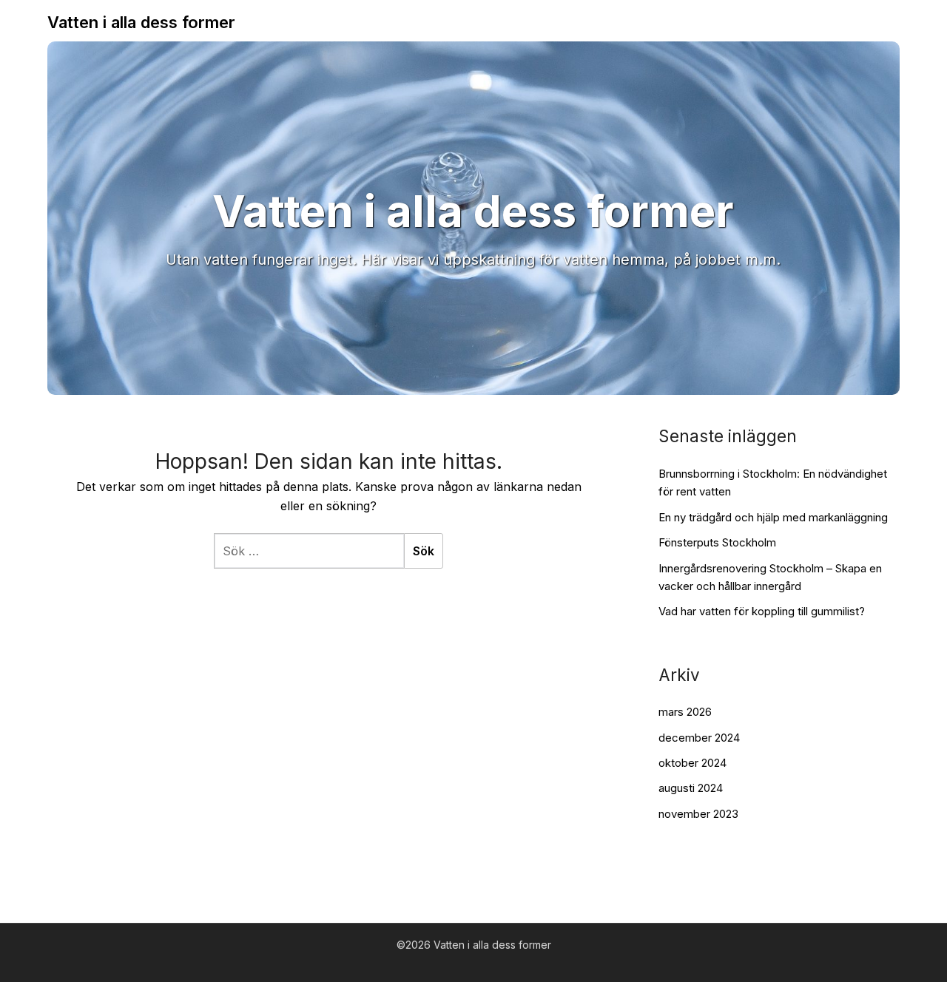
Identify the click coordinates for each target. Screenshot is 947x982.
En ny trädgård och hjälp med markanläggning (773, 517)
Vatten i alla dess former (141, 22)
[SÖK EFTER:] (309, 551)
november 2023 (698, 814)
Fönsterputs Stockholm (717, 542)
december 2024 (699, 738)
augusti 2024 (690, 788)
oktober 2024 (692, 763)
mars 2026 (685, 712)
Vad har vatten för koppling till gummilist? (761, 611)
